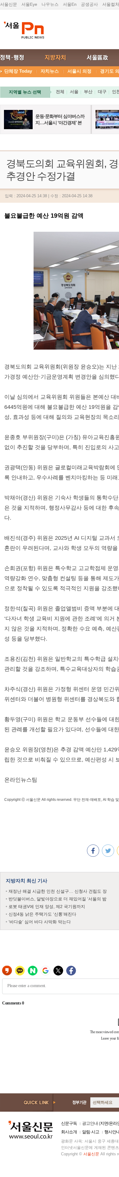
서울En (70, 4)
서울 (74, 91)
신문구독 (69, 1123)
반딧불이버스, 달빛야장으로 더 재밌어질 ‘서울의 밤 (57, 898)
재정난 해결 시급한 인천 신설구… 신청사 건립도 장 (58, 891)
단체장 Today (18, 71)
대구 (102, 91)
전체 (60, 91)
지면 (104, 1123)
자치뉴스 (50, 71)
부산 (88, 91)
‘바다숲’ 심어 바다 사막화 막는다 (40, 921)
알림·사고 (90, 1131)
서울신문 (8, 4)
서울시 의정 (79, 71)
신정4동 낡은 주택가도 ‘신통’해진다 (42, 914)
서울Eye (29, 4)
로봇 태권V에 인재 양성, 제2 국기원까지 (47, 906)
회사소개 (69, 1131)
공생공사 (89, 4)
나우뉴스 (50, 4)
